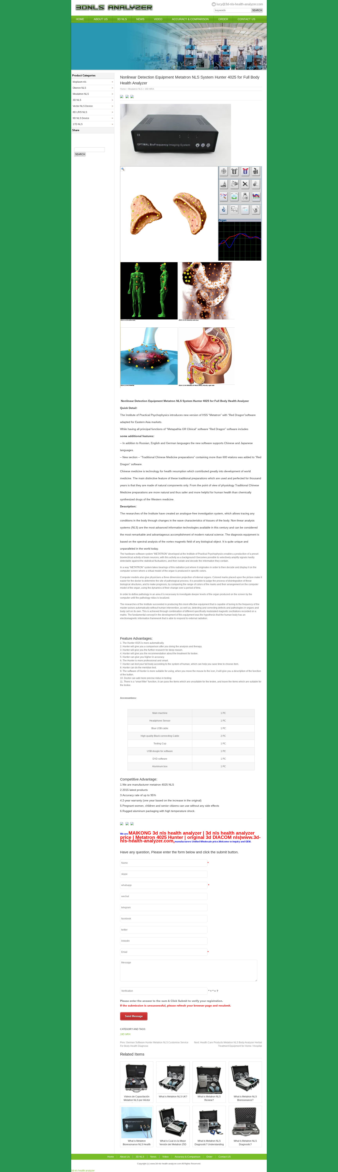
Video (158, 19)
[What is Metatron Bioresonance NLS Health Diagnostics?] (136, 1137)
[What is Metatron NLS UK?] (172, 1093)
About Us (101, 19)
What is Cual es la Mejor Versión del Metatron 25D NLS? (172, 1144)
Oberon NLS (79, 88)
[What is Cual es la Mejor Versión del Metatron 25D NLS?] (172, 1137)
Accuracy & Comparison (190, 19)
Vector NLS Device (83, 106)
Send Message (134, 1016)
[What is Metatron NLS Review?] (209, 1093)
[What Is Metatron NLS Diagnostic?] (245, 1137)
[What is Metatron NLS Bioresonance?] (245, 1093)
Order (223, 19)
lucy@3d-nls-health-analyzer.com (240, 4)
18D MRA (149, 89)
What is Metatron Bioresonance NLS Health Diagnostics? (137, 1144)
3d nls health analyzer (83, 1170)
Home (80, 19)
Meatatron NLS (135, 89)
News (140, 19)
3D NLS (122, 19)
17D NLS (78, 124)
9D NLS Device (81, 118)
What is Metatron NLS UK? (173, 1096)
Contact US (246, 19)
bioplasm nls (79, 81)
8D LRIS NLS (80, 112)
